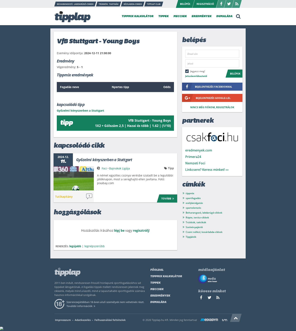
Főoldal (157, 270)
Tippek (155, 282)
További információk (79, 306)
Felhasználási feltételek (110, 320)
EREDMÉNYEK (201, 16)
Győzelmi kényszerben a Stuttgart (104, 159)
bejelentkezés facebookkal (213, 86)
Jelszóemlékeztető (196, 76)
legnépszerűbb (94, 246)
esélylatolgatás (194, 203)
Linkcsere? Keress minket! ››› (207, 169)
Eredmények (160, 295)
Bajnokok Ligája (119, 168)
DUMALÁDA (224, 16)
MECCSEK (180, 16)
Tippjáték (191, 237)
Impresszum (63, 320)
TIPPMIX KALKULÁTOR (137, 16)
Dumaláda (158, 302)
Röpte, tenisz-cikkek (197, 217)
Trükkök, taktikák (196, 222)
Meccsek (157, 289)
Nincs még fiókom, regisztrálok (212, 107)
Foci (104, 168)
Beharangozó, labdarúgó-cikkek (204, 212)
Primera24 (193, 157)
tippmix (190, 193)
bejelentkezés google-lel (213, 98)
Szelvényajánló (194, 227)
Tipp (171, 168)
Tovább (166, 198)
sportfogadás (193, 198)
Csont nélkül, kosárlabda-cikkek (204, 232)
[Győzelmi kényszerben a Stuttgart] (74, 178)
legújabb (75, 246)
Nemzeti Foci (195, 163)
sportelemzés (193, 208)
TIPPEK (163, 16)
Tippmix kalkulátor (166, 276)
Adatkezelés (83, 320)
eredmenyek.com (198, 150)
